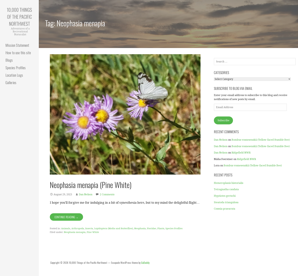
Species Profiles (15, 67)
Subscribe (223, 120)
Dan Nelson (85, 194)
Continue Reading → (66, 217)
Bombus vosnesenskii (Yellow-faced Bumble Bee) (261, 139)
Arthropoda (77, 228)
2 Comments (107, 194)
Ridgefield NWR (241, 152)
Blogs (9, 60)
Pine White (93, 232)
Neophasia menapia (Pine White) (90, 184)
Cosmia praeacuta (224, 208)
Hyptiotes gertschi (225, 195)
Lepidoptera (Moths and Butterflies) (113, 228)
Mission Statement (17, 45)
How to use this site (18, 52)
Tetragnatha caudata (226, 189)
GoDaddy (145, 263)
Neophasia (140, 228)
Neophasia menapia (75, 232)
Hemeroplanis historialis (228, 183)
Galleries (10, 82)
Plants (160, 228)
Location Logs (14, 75)
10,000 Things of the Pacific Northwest (19, 16)
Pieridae (151, 228)
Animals (65, 228)
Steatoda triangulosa (226, 202)
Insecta (89, 228)
